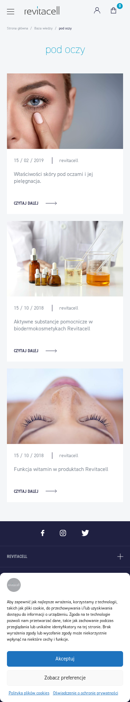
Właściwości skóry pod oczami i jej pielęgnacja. (53, 177)
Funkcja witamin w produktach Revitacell (61, 469)
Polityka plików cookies (29, 693)
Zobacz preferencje (65, 677)
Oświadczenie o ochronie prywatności (85, 693)
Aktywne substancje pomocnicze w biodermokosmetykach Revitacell (53, 325)
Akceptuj (65, 658)
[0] (113, 10)
